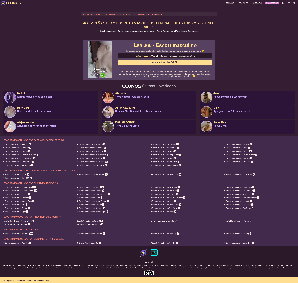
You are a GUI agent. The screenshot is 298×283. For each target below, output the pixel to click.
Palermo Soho (93, 155)
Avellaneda (165, 187)
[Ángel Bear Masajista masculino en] (206, 129)
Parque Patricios (241, 155)
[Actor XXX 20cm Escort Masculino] (108, 114)
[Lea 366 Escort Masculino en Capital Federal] (100, 59)
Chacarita (18, 148)
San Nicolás (93, 162)
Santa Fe (90, 224)
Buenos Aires (20, 187)
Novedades (257, 3)
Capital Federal (21, 190)
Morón (164, 201)
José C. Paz (240, 194)
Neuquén (238, 201)
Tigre (16, 211)
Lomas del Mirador (242, 197)
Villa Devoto (92, 165)
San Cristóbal (19, 162)
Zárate (164, 211)
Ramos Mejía (166, 204)
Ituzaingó (165, 194)
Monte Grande (93, 201)
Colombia (91, 233)
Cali (89, 243)
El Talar (17, 194)
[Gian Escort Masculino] (206, 114)
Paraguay (165, 233)
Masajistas (243, 3)
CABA (91, 187)
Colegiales (92, 148)
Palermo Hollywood (21, 155)
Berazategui (240, 187)
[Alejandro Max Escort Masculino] (10, 129)
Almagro (18, 144)
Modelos (230, 3)
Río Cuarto (239, 204)
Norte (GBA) (166, 174)
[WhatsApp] (102, 77)
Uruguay (238, 233)
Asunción (17, 243)
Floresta (17, 151)
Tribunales (239, 162)
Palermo (239, 151)
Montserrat (92, 151)
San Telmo (165, 162)
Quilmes (91, 204)
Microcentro (93, 174)
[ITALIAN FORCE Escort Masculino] (108, 129)
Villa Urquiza (166, 165)
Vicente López (93, 211)
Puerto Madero (20, 158)
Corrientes (165, 190)
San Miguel (239, 208)
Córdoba (91, 190)
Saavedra (239, 158)
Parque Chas (166, 155)
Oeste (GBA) (240, 174)
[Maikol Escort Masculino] (10, 100)
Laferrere (18, 197)
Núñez (164, 151)
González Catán (94, 194)
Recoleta (92, 158)
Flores (237, 148)
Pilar (16, 204)
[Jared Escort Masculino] (206, 100)
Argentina (19, 233)
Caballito (238, 144)
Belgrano (165, 144)
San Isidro (92, 208)
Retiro (163, 158)
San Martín (165, 208)
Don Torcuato (240, 190)
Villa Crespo (19, 165)
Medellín (164, 243)
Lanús (90, 197)
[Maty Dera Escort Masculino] (10, 114)
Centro (17, 174)
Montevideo (239, 243)
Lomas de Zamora (168, 197)
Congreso (165, 148)
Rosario (17, 208)
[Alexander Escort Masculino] (108, 100)
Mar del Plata (19, 201)
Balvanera (92, 144)
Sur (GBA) (18, 178)
